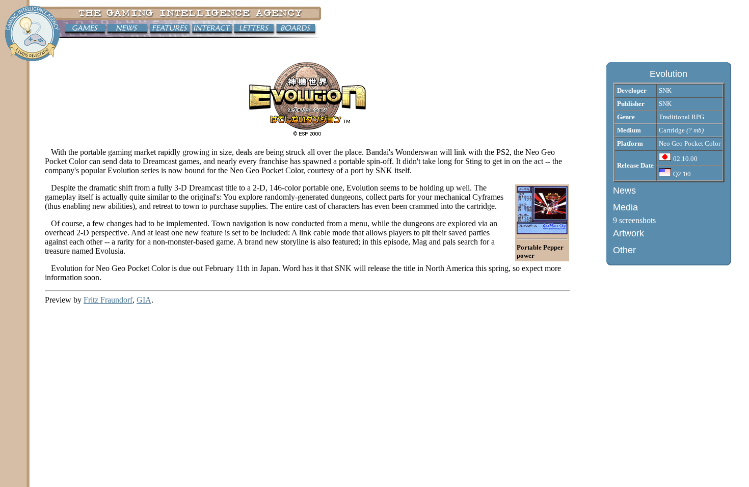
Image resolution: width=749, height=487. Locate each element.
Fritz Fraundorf (108, 299)
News (624, 190)
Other (624, 250)
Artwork (628, 233)
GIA (144, 299)
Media (625, 207)
